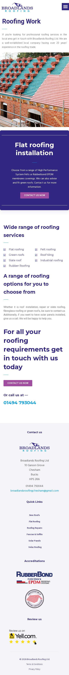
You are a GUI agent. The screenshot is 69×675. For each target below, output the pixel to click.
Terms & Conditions (34, 664)
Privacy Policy (34, 669)
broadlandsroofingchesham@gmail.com (34, 490)
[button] (65, 6)
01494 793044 (20, 402)
